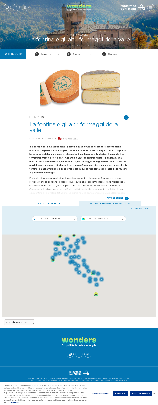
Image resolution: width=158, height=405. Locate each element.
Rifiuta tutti (120, 393)
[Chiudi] (154, 393)
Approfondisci (117, 198)
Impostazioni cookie (100, 393)
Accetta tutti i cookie (141, 393)
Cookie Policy (13, 402)
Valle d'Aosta (79, 35)
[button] (126, 117)
